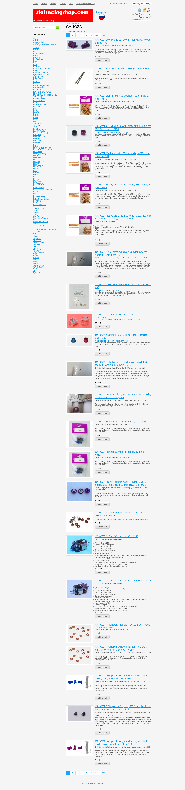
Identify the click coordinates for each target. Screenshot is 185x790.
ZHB (35, 271)
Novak (35, 174)
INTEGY (36, 121)
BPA (35, 61)
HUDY (35, 118)
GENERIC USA (39, 101)
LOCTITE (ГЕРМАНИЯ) (42, 148)
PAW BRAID (38, 182)
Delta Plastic (38, 78)
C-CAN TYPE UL (101, 317)
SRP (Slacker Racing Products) (44, 229)
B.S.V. (35, 50)
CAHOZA (76, 23)
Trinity (35, 248)
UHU (35, 254)
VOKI (35, 260)
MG (34, 159)
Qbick (35, 193)
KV (34, 144)
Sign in (126, 4)
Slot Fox (36, 216)
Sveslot (36, 233)
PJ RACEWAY (38, 184)
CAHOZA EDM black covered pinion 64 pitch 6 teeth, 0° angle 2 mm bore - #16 (121, 363)
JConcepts (37, 123)
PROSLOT (37, 191)
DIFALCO (36, 82)
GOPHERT (37, 106)
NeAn (35, 171)
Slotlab (35, 220)
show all (97, 35)
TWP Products (38, 252)
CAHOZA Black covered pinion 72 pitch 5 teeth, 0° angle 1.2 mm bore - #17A (123, 253)
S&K (35, 207)
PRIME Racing (38, 188)
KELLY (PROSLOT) (40, 133)
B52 (34, 51)
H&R (35, 110)
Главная (68, 23)
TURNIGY (37, 250)
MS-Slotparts (38, 165)
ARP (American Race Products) (45, 44)
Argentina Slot (38, 42)
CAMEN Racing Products (42, 68)
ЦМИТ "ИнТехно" (39, 273)
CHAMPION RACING (41, 72)
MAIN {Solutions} (39, 154)
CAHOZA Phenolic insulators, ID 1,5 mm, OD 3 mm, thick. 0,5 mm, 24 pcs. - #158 (121, 648)
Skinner (36, 212)
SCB (35, 210)
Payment (53, 4)
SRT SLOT (37, 231)
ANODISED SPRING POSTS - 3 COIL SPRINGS (111, 132)
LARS (35, 146)
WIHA (35, 263)
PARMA (36, 180)
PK (34, 186)
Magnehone (37, 152)
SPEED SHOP (38, 226)
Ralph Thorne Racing (41, 199)
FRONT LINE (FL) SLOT (42, 93)
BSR (35, 65)
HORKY (36, 116)
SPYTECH (37, 227)
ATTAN (36, 48)
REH (35, 203)
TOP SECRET (38, 243)
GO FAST (37, 103)
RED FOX (37, 201)
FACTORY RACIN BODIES (43, 91)
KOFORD (36, 138)
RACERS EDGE (39, 197)
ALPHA (36, 40)
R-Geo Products (39, 195)
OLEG (35, 178)
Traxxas (36, 246)
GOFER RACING (39, 104)
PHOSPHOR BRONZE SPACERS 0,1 (107, 290)
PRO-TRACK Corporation (42, 190)
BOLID (35, 55)
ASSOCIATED (38, 46)
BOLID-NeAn (38, 57)
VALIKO (36, 256)
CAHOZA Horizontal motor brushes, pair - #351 (121, 421)
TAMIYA (36, 237)
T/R (34, 235)
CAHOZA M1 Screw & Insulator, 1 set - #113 (120, 512)
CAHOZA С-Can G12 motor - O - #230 (116, 536)
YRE (35, 269)
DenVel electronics (40, 80)
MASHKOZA (38, 157)
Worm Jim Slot (38, 265)
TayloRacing (37, 239)
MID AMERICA (38, 161)
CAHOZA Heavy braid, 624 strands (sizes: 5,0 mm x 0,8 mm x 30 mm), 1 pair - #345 (123, 217)
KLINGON (37, 135)
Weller (35, 261)
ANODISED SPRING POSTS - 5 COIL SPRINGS (111, 341)
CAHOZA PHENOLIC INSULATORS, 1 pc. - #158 (122, 624)
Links (71, 4)
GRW (35, 108)
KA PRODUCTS (39, 131)
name (83, 31)
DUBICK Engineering (41, 86)
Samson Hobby (39, 208)
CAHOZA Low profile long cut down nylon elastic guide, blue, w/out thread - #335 (122, 677)
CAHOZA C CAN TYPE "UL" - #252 (114, 314)
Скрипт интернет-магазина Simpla (92, 783)
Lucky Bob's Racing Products (44, 150)
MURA (35, 169)
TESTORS (37, 241)
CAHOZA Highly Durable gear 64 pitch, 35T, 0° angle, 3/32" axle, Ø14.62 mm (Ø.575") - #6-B (121, 483)
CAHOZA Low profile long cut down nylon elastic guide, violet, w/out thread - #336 (122, 742)
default (73, 31)
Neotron (36, 173)
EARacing (37, 89)
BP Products (38, 59)
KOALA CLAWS (39, 137)
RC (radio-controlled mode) (85, 4)
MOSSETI (37, 163)
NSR (35, 176)
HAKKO (36, 112)
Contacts (63, 4)
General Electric (39, 99)
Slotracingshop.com (40, 222)
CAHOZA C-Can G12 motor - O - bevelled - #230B (123, 580)
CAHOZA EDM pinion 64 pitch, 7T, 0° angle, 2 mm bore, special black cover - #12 (123, 708)
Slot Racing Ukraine (40, 218)
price (78, 31)
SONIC (36, 224)
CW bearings (38, 76)
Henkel (35, 114)
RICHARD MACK (39, 205)
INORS (36, 120)
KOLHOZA (37, 140)
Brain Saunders (39, 63)
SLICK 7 (36, 214)
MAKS (35, 156)
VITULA (36, 258)
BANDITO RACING (40, 53)
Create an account (116, 4)
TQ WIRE (36, 244)
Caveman (36, 70)
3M (34, 38)
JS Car (35, 127)
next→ (104, 35)
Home (35, 4)
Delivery (44, 4)
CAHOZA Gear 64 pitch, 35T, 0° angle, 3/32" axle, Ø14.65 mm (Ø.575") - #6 (123, 396)
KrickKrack (37, 142)
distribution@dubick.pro (141, 19)
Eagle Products (39, 87)
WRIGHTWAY (38, 267)
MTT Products (38, 167)
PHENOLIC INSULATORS (104, 628)
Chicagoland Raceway (41, 74)
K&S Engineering (39, 129)
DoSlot (35, 84)
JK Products (37, 125)
